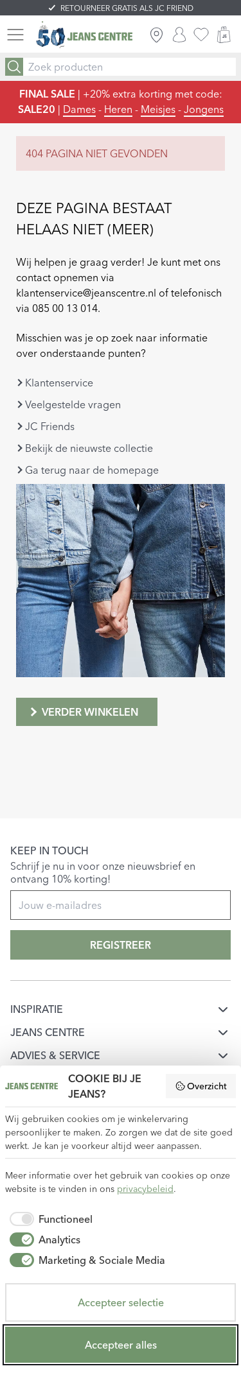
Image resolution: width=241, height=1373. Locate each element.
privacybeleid (145, 1189)
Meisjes (158, 109)
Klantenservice (59, 382)
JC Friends (50, 426)
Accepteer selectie (121, 1302)
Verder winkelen (90, 711)
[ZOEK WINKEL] (156, 34)
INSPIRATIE (36, 1009)
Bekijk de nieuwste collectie (89, 448)
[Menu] (15, 34)
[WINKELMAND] (224, 35)
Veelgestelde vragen (73, 404)
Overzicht (207, 1086)
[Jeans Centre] (84, 35)
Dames (79, 109)
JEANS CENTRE (47, 1032)
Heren (118, 109)
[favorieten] (201, 34)
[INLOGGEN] (179, 34)
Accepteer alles (121, 1344)
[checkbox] (49, 1219)
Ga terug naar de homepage (92, 469)
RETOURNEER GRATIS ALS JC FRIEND (126, 8)
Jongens (204, 109)
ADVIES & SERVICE (55, 1055)
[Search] (14, 67)
